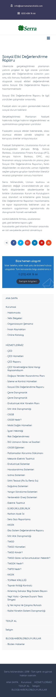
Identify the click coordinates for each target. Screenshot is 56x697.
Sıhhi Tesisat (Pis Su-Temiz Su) (22, 481)
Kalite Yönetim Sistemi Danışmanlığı (26, 611)
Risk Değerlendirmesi (18, 436)
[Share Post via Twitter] (20, 243)
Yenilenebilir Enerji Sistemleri (22, 497)
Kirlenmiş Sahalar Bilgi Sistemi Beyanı (27, 591)
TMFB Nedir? (14, 569)
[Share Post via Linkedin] (34, 243)
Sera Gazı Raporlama (18, 519)
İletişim (9, 630)
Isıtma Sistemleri (16, 475)
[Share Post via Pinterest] (42, 243)
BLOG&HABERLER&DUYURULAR (23, 638)
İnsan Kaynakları (16, 329)
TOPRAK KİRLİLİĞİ (16, 580)
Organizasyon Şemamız (20, 324)
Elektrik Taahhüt (16, 503)
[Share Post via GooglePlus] (27, 243)
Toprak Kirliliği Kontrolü (19, 585)
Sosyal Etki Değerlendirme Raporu (25, 387)
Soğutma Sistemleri (17, 486)
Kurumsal (11, 307)
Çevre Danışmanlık (17, 393)
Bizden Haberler (16, 644)
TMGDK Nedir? (15, 564)
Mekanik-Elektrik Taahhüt (20, 459)
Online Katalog (15, 335)
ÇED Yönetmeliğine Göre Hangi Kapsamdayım (23, 369)
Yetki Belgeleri (14, 318)
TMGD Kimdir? (15, 552)
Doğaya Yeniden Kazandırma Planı (26, 376)
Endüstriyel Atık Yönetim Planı (23, 403)
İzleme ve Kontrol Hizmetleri (22, 381)
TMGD (10, 542)
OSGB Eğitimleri (15, 448)
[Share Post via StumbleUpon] (49, 243)
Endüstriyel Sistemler (18, 464)
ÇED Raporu (14, 362)
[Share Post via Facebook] (13, 243)
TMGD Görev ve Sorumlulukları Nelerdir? (28, 558)
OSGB (10, 414)
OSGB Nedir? (14, 420)
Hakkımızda (13, 313)
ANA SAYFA (12, 298)
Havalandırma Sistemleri (20, 470)
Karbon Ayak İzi (15, 514)
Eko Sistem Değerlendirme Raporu (25, 530)
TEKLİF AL (11, 621)
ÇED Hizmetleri (15, 356)
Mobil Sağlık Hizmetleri (19, 425)
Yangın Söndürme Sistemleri (22, 492)
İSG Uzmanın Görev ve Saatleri (23, 442)
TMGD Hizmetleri (16, 547)
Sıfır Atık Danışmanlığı (19, 409)
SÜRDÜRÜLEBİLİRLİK (18, 508)
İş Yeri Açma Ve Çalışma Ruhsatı (24, 605)
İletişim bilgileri (28, 281)
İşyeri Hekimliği (15, 431)
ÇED (9, 351)
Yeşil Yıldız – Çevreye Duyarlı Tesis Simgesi (25, 598)
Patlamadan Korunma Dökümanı (25, 453)
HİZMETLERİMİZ (14, 345)
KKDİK (10, 525)
